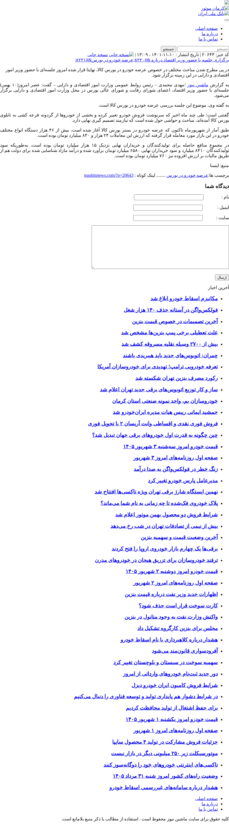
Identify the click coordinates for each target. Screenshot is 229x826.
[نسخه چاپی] (121, 54)
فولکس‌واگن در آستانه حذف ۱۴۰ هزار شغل (171, 310)
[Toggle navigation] (227, 20)
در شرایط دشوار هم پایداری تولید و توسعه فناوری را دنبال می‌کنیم (146, 696)
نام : (217, 197)
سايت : (216, 217)
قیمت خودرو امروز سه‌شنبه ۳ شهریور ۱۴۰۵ (170, 446)
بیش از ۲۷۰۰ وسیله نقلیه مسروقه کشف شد (169, 344)
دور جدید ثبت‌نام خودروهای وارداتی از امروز (170, 674)
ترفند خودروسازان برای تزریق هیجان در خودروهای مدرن (156, 560)
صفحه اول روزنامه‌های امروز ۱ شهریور (175, 730)
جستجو (168, 49)
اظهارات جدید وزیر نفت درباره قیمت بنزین (171, 594)
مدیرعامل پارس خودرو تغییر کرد (183, 480)
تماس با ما (208, 39)
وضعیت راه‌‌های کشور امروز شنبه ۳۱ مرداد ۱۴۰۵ (165, 776)
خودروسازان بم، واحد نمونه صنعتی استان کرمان (165, 401)
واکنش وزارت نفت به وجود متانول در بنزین (171, 617)
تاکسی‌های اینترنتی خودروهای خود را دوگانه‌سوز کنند (161, 765)
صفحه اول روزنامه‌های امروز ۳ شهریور (175, 457)
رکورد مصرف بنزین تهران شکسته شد (176, 378)
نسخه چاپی (97, 54)
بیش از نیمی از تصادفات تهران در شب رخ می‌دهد (164, 526)
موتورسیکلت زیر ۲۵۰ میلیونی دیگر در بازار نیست (164, 753)
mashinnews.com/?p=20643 (108, 175)
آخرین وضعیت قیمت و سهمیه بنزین (179, 537)
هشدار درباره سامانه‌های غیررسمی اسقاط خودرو (163, 787)
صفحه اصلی (206, 28)
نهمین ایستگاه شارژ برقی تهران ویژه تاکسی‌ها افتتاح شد (156, 492)
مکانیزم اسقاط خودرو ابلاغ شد (184, 298)
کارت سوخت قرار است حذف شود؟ (178, 605)
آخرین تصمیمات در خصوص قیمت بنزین (175, 321)
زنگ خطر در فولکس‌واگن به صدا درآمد (176, 469)
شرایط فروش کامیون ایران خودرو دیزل (175, 685)
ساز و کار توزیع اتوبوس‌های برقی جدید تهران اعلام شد (159, 389)
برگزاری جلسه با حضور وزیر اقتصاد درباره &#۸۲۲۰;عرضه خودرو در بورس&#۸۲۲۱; (152, 60)
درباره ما (210, 33)
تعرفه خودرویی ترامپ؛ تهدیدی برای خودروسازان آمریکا (157, 366)
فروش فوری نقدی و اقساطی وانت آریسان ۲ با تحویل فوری (153, 423)
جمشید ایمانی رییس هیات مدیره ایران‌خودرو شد (165, 412)
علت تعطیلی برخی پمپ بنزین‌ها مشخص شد (169, 332)
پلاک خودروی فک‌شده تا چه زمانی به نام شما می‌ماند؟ (159, 503)
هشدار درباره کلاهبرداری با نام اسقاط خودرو (169, 640)
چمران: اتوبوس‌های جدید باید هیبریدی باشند (170, 355)
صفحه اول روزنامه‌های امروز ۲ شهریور (175, 583)
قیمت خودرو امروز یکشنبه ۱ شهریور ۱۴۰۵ (172, 719)
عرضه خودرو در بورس (187, 175)
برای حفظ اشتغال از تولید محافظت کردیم (172, 708)
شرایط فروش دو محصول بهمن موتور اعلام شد (166, 514)
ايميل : (216, 207)
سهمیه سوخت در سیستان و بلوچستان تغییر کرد (165, 662)
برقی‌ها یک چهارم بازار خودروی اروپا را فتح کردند (165, 549)
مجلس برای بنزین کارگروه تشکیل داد (177, 628)
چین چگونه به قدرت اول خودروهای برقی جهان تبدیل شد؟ (155, 435)
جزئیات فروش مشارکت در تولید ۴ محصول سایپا (165, 742)
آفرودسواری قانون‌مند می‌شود (185, 651)
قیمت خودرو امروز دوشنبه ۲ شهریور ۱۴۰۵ (172, 571)
